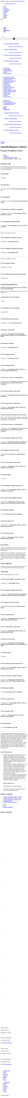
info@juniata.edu (8, 1042)
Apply (4, 7)
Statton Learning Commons (9, 91)
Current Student (7, 69)
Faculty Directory (7, 88)
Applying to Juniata (7, 101)
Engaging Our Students (8, 87)
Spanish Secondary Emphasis (10, 802)
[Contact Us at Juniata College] (15, 955)
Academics (5, 8)
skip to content (21, 1)
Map (4, 1073)
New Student (6, 68)
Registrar (5, 95)
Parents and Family (7, 70)
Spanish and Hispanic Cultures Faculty (12, 799)
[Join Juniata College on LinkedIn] (15, 979)
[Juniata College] (15, 4)
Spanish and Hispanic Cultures (10, 157)
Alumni (5, 12)
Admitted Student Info (8, 104)
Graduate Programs (7, 79)
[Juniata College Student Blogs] (15, 935)
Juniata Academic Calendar (9, 90)
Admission (5, 11)
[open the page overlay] (4, 18)
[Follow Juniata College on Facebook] (15, 862)
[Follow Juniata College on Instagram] (15, 910)
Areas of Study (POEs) (8, 77)
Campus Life (6, 10)
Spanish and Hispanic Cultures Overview (12, 796)
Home (4, 155)
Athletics (5, 15)
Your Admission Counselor (9, 103)
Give (4, 14)
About (4, 16)
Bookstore (5, 1074)
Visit (4, 6)
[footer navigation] (6, 812)
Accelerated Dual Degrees (9, 78)
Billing (5, 1077)
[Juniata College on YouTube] (15, 996)
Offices (5, 1072)
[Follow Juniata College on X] (15, 886)
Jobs (4, 1078)
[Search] (14, 39)
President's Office (7, 86)
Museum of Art (6, 92)
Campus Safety (6, 94)
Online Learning (7, 96)
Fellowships (6, 83)
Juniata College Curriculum (9, 81)
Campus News (6, 1070)
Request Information (8, 807)
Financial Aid (6, 100)
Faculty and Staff (7, 73)
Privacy (5, 1080)
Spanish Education (7, 800)
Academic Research (7, 82)
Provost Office (6, 85)
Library (5, 1076)
